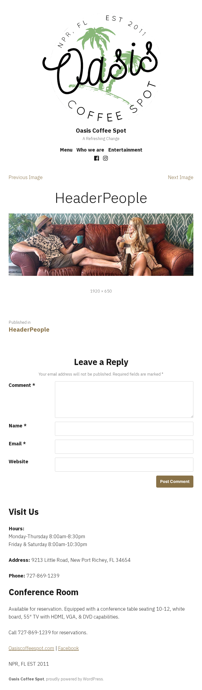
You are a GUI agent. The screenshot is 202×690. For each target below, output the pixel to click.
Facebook (68, 648)
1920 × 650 (101, 291)
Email (17, 443)
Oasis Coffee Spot (101, 130)
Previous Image (26, 177)
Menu (66, 149)
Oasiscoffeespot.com (31, 648)
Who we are (90, 149)
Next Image (180, 177)
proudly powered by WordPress (74, 679)
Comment (22, 385)
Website (18, 461)
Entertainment (125, 149)
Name (18, 425)
